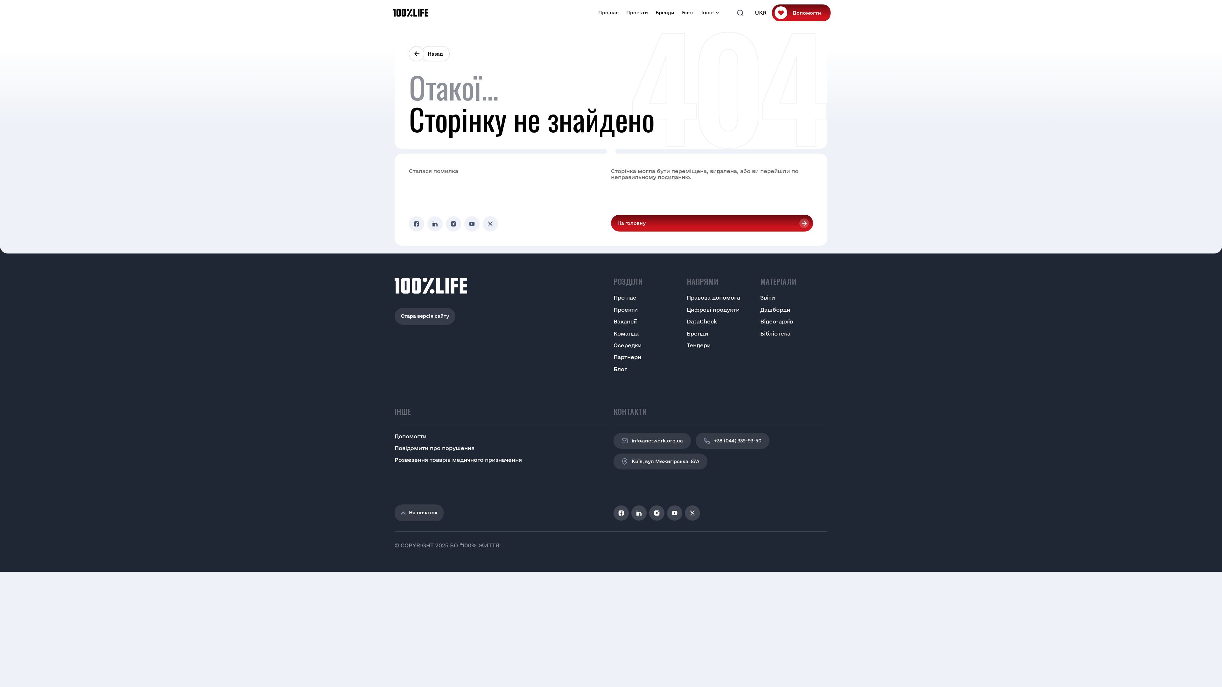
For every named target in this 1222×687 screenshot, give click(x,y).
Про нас (608, 12)
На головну (631, 223)
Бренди (665, 12)
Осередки (628, 345)
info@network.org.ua (657, 440)
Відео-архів (776, 321)
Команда (626, 333)
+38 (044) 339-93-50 (738, 440)
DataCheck (702, 321)
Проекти (637, 12)
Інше (707, 12)
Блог (688, 12)
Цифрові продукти (713, 310)
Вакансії (625, 321)
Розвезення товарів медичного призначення (458, 460)
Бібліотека (775, 333)
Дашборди (775, 310)
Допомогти (807, 13)
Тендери (699, 345)
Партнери (627, 357)
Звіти (767, 298)
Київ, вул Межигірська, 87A (665, 461)
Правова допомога (713, 298)
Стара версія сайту (425, 316)
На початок (423, 512)
